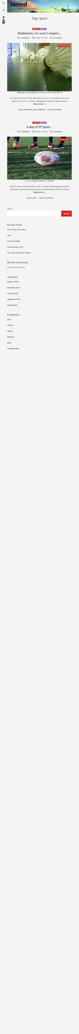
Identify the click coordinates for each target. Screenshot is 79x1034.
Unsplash (50, 181)
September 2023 (13, 299)
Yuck (9, 235)
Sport (44, 29)
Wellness (41, 110)
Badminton (21, 92)
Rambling (36, 29)
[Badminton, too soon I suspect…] (39, 67)
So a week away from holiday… (19, 253)
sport (35, 110)
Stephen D (26, 38)
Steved (18, 4)
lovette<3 (33, 92)
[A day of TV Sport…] (39, 158)
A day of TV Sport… (40, 127)
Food (9, 319)
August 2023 (12, 305)
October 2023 (12, 293)
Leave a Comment (54, 110)
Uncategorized (13, 348)
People (10, 331)
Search (10, 209)
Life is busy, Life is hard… (17, 229)
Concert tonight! (13, 241)
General (10, 325)
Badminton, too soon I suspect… (39, 33)
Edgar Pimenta (38, 181)
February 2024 (13, 282)
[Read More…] (39, 104)
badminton (28, 110)
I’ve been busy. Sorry (15, 247)
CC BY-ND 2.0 (56, 92)
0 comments (57, 38)
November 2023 (13, 288)
